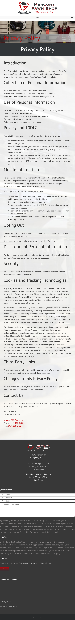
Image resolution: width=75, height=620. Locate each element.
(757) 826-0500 (16, 423)
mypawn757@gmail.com (14, 420)
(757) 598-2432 (14, 426)
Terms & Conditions (27, 563)
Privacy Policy (45, 563)
